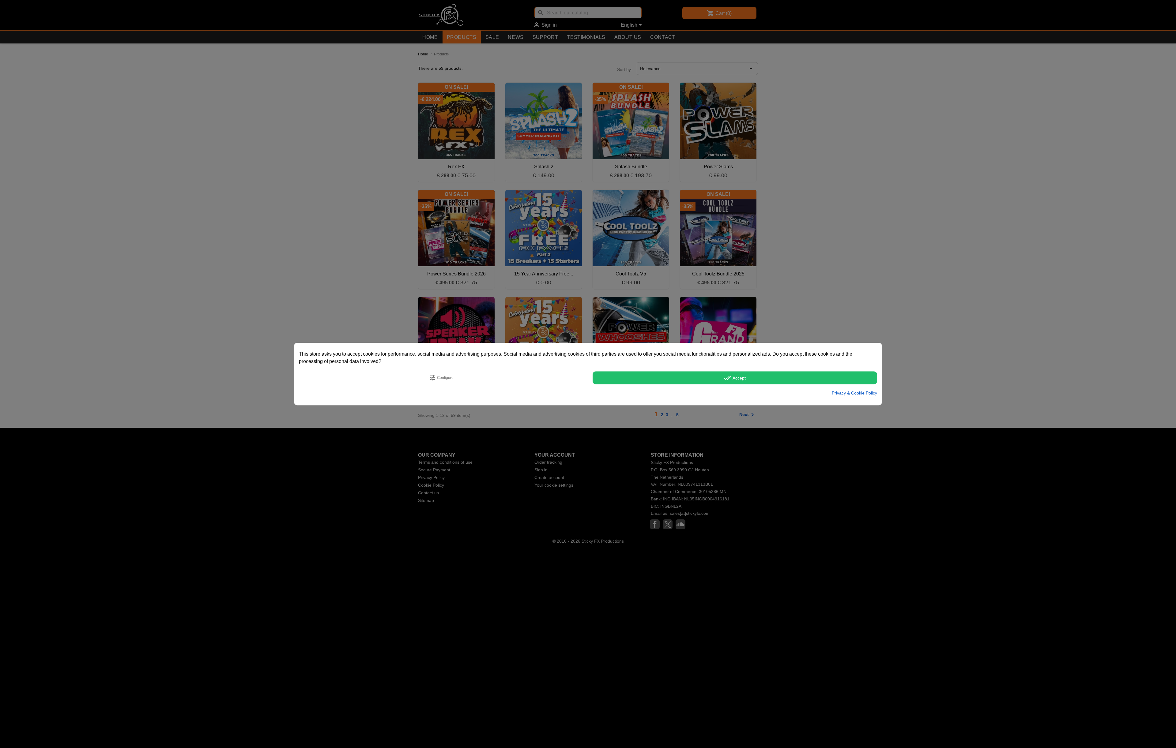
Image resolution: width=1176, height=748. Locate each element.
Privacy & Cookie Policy (854, 393)
